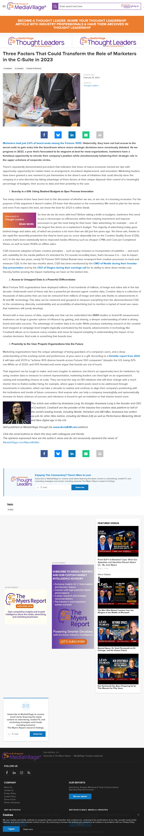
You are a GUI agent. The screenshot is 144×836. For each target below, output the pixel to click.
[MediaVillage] (26, 6)
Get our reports (80, 796)
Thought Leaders (91, 85)
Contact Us (9, 790)
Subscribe (80, 487)
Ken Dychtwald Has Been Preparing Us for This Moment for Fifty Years (117, 687)
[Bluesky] (58, 134)
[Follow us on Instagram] (21, 773)
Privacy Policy (10, 793)
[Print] (99, 134)
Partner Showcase (12, 802)
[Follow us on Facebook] (7, 773)
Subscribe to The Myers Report (57, 756)
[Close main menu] (138, 814)
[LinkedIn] (72, 134)
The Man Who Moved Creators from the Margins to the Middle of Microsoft (116, 611)
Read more (28, 829)
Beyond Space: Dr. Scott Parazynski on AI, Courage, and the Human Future (117, 649)
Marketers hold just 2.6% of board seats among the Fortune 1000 (42, 143)
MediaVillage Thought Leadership (88, 756)
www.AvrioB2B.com (65, 427)
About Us (8, 787)
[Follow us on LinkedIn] (14, 773)
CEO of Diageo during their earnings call (61, 267)
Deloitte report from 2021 (124, 356)
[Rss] (29, 773)
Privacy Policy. (129, 822)
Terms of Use (10, 799)
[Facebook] (44, 134)
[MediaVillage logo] (21, 756)
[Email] (85, 134)
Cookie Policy (10, 796)
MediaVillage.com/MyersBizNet (21, 442)
